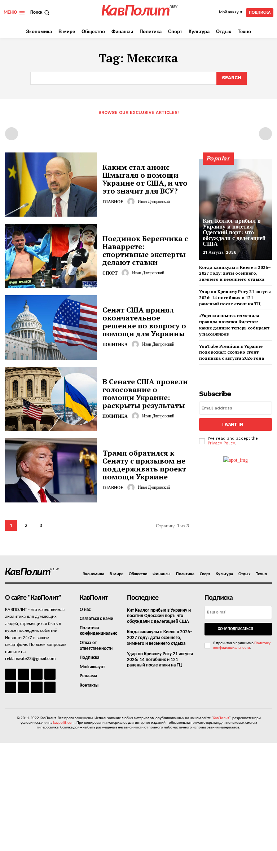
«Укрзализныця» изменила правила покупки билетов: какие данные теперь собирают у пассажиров (234, 324)
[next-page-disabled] (265, 133)
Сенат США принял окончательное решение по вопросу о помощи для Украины (144, 321)
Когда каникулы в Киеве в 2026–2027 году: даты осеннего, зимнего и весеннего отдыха (235, 273)
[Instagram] (23, 674)
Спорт (110, 273)
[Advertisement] (138, 796)
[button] (40, 12)
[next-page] (55, 525)
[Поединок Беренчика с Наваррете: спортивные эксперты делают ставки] (51, 256)
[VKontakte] (36, 687)
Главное (112, 201)
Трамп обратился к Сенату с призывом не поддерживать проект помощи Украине (144, 465)
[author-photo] (132, 201)
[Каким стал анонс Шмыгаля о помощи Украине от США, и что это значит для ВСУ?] (51, 184)
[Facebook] (10, 674)
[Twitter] (23, 687)
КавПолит (221, 718)
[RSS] (50, 674)
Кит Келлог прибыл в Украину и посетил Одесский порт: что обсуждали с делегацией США (234, 232)
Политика (115, 344)
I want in (232, 424)
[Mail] (36, 674)
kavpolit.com (64, 723)
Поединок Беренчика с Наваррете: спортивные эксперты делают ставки (145, 250)
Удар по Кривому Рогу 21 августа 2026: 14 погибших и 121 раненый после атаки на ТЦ (235, 297)
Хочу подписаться (235, 629)
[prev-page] (11, 133)
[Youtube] (50, 687)
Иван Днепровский (154, 201)
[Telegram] (10, 687)
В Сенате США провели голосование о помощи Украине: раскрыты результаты (145, 393)
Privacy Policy (221, 443)
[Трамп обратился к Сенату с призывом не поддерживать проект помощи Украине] (51, 470)
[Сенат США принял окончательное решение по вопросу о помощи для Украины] (51, 327)
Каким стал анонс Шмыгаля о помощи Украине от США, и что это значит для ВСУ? (145, 179)
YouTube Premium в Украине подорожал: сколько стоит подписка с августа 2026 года (231, 352)
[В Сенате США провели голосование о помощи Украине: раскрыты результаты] (51, 399)
